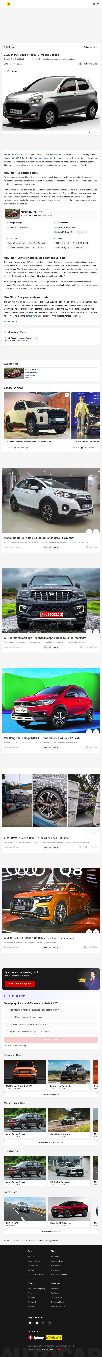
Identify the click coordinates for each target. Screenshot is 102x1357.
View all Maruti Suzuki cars (49, 1143)
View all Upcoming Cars (49, 1095)
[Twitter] (49, 1323)
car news (16, 1241)
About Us (54, 1289)
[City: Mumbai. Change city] (98, 4)
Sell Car (31, 1307)
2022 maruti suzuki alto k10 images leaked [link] (42, 1241)
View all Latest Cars (49, 1232)
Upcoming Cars (34, 1261)
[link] (25, 1072)
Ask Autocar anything (36, 1289)
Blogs (30, 1293)
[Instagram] (36, 1323)
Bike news (55, 1270)
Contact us (32, 1302)
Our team (55, 1293)
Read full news (50, 547)
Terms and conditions (59, 1302)
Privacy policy (56, 1298)
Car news (31, 1270)
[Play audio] (89, 133)
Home (6, 1241)
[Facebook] (43, 1323)
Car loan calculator (35, 1275)
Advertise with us (58, 1307)
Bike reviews (56, 1266)
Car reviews (33, 1266)
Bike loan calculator (59, 1275)
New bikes (55, 1257)
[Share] (96, 133)
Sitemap (31, 1298)
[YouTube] (30, 1323)
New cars (31, 1257)
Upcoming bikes (57, 1261)
